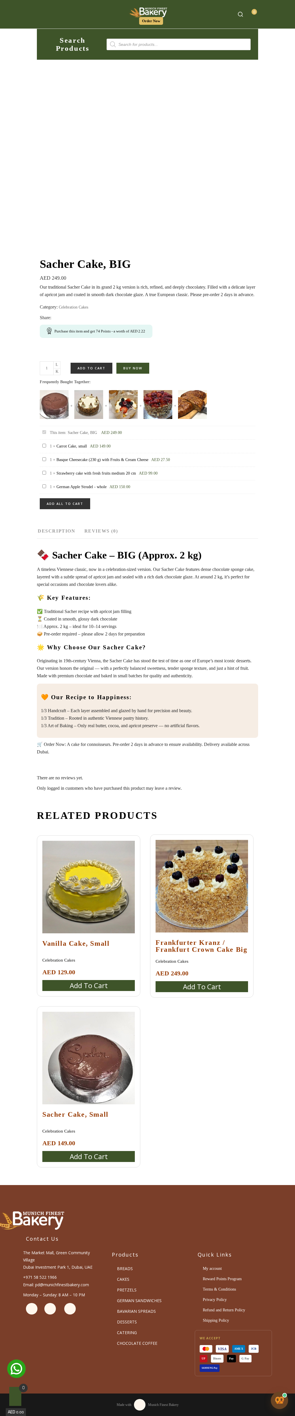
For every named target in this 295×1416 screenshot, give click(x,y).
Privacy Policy (215, 1299)
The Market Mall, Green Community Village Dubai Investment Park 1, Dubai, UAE (57, 1260)
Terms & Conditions (219, 1289)
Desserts (127, 1322)
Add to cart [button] (89, 985)
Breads (125, 1268)
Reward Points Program (222, 1279)
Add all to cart (65, 503)
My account (212, 1268)
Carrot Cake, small (71, 446)
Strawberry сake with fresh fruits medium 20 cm (96, 473)
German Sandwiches (139, 1300)
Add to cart (91, 368)
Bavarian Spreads (136, 1311)
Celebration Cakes (73, 307)
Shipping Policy (216, 1320)
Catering (127, 1332)
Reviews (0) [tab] (101, 531)
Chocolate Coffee (137, 1343)
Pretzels (127, 1290)
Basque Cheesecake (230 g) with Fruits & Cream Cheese (102, 460)
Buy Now (132, 368)
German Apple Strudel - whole (81, 487)
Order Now (151, 21)
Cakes (123, 1279)
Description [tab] (56, 531)
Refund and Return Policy (224, 1310)
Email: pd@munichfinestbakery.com (56, 1284)
